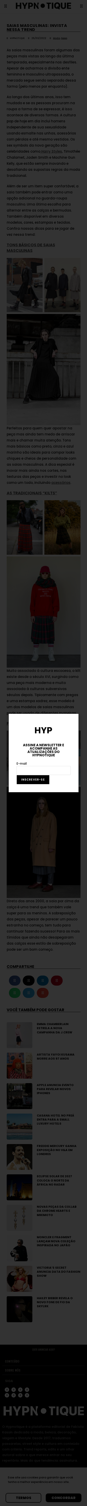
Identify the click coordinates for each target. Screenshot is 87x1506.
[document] (43, 753)
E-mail (22, 763)
